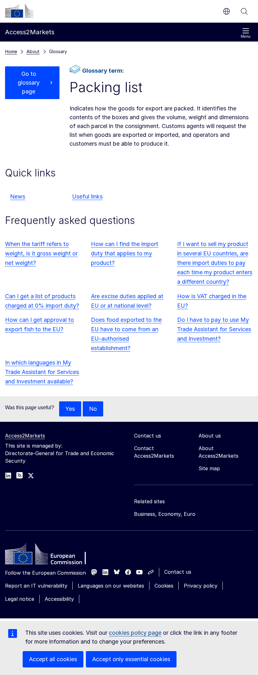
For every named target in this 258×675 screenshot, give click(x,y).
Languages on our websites (111, 586)
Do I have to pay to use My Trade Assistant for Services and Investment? (214, 329)
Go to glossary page (29, 82)
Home (11, 51)
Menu (245, 36)
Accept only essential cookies (131, 659)
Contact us (177, 572)
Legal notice (19, 599)
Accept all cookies (53, 659)
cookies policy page (135, 632)
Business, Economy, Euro (164, 514)
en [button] (226, 11)
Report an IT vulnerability (36, 586)
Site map (209, 468)
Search (244, 11)
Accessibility (59, 599)
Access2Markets (25, 435)
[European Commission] (19, 11)
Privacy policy (200, 586)
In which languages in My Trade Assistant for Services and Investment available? (42, 372)
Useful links (87, 196)
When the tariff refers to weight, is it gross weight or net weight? (41, 253)
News (17, 196)
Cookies (163, 586)
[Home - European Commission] (50, 555)
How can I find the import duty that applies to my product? (124, 253)
